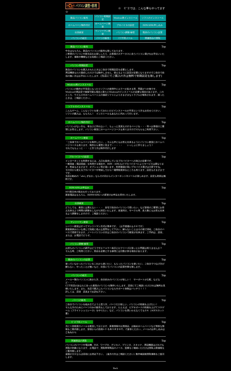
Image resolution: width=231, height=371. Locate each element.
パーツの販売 (102, 38)
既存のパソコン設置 (153, 32)
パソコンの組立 (79, 38)
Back (115, 368)
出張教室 (79, 32)
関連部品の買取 (152, 38)
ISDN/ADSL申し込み (153, 25)
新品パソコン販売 (79, 18)
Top (163, 46)
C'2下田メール (126, 38)
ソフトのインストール (153, 18)
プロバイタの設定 (125, 25)
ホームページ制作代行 (79, 25)
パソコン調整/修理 (125, 32)
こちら (68, 332)
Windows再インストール (125, 18)
